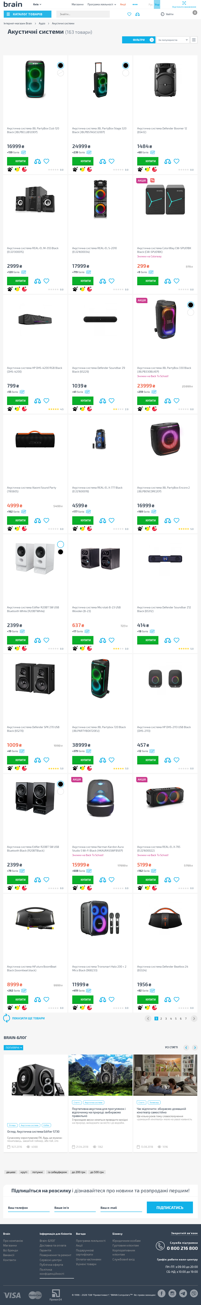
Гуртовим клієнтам (125, 1245)
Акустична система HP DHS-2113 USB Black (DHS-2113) (164, 728)
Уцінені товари (86, 1264)
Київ (35, 4)
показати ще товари (28, 1018)
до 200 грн (78, 1172)
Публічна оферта (51, 1264)
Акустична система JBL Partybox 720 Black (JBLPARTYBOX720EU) (99, 728)
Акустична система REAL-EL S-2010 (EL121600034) (94, 249)
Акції (79, 1245)
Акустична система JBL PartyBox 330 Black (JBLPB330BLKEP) (164, 369)
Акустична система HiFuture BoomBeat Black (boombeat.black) (31, 968)
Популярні (12, 1047)
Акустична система (29, 1125)
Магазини (78, 4)
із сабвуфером (57, 1172)
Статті (77, 1102)
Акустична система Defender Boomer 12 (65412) (162, 130)
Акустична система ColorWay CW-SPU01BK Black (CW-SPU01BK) (164, 249)
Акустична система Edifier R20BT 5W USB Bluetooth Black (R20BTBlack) (33, 848)
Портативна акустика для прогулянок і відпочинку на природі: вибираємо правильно (99, 1112)
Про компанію (13, 1240)
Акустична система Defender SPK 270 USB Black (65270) (33, 728)
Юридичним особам (126, 1240)
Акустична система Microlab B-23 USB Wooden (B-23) (96, 609)
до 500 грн (97, 1172)
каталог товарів (27, 14)
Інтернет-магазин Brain (18, 23)
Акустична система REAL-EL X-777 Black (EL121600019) (97, 489)
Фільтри (143, 39)
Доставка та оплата (53, 1245)
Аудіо (42, 23)
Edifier (46, 1125)
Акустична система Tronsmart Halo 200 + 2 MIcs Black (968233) (99, 968)
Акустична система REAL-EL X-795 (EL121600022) (158, 848)
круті (24, 1172)
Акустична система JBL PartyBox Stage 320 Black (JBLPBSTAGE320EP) (99, 130)
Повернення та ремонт (55, 1255)
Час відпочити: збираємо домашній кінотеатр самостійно (161, 1110)
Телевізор (154, 1102)
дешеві (11, 1172)
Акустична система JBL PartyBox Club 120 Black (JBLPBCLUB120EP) (33, 130)
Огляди (12, 1125)
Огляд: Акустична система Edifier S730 (33, 1131)
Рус (151, 4)
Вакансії (8, 1255)
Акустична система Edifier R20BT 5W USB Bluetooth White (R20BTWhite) (33, 609)
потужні (37, 1172)
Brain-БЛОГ (47, 1240)
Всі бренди (10, 1250)
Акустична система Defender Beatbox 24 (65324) (162, 968)
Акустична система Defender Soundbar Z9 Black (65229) (98, 369)
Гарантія (45, 1250)
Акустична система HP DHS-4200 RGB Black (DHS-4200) (34, 369)
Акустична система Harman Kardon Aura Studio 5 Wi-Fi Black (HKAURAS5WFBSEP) (98, 848)
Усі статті (171, 1047)
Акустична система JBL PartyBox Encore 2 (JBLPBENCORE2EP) (163, 489)
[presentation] (186, 1048)
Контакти (9, 1260)
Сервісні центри (51, 1260)
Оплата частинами (88, 1259)
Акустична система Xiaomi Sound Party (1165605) (31, 489)
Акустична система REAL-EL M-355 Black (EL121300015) (32, 249)
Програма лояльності (100, 4)
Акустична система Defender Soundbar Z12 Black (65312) (164, 609)
